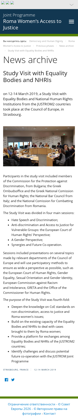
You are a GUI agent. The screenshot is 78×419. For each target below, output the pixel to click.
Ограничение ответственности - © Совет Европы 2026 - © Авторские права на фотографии (39, 408)
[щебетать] (13, 380)
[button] (39, 4)
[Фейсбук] (6, 380)
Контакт (50, 413)
